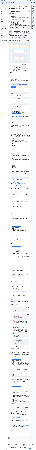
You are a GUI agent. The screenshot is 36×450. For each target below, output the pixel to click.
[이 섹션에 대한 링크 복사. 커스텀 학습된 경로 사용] (16, 409)
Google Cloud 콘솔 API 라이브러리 (19, 116)
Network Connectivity (4, 2)
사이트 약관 (15, 447)
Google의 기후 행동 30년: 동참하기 (23, 447)
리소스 (6, 3)
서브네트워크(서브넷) (23, 35)
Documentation (12, 6)
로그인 (34, 0)
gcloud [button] (13, 153)
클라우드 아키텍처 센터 (24, 444)
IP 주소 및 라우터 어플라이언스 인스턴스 (15, 185)
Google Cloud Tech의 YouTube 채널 (32, 445)
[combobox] (23, 0)
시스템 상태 (16, 444)
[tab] (11, 110)
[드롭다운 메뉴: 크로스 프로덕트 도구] (15, 0)
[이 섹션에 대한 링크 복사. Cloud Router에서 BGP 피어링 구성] (19, 346)
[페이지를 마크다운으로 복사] (11, 9)
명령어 (20, 95)
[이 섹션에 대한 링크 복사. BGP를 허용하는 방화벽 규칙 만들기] (21, 206)
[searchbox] (4, 5)
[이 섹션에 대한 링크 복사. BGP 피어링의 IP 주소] (15, 138)
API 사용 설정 (12, 116)
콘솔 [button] (11, 153)
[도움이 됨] (28, 6)
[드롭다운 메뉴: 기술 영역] (9, 0)
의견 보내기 (28, 8)
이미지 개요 (13, 180)
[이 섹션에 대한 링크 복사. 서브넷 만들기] (14, 158)
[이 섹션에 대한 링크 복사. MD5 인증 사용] (14, 419)
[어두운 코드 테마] (28, 92)
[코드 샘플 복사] (28, 307)
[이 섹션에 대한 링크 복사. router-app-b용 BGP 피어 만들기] (17, 377)
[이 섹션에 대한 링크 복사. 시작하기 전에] (13, 72)
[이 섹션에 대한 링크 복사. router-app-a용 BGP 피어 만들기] (17, 350)
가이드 (3, 3)
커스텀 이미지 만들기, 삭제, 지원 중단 (15, 182)
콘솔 (27, 0)
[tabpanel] (20, 113)
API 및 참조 (20, 430)
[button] (3, 15)
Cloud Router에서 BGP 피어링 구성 (21, 286)
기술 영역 (8, 0)
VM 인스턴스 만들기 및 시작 (19, 183)
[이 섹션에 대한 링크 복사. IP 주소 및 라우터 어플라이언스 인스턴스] (20, 124)
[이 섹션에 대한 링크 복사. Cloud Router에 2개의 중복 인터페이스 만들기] (22, 288)
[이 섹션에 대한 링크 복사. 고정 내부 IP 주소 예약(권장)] (16, 132)
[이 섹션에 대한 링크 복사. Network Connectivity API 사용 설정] (20, 106)
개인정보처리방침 (12, 447)
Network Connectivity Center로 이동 (16, 113)
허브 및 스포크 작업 (20, 240)
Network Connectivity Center (12, 2)
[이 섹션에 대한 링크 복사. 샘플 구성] (12, 30)
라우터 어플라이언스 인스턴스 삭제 (23, 425)
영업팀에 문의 (9, 444)
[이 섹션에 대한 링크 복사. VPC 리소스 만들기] (16, 145)
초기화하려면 (14, 91)
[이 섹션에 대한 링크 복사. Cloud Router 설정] (16, 273)
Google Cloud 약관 (18, 447)
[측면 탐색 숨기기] (6, 449)
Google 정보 (9, 447)
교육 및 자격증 (23, 445)
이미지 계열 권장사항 (14, 181)
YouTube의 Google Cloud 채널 (31, 444)
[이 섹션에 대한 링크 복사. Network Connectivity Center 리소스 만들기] (24, 217)
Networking (15, 6)
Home (9, 6)
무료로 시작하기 (33, 2)
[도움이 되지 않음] (29, 6)
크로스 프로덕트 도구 (12, 0)
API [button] (15, 153)
